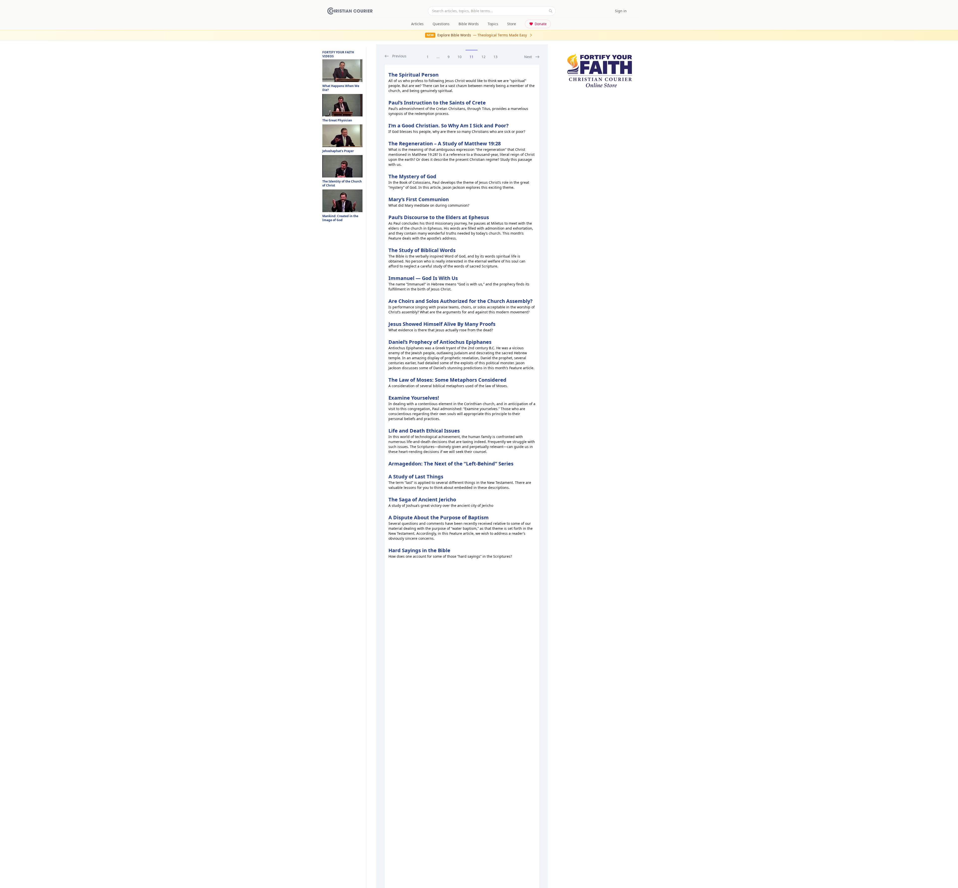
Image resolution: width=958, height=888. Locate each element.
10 (460, 56)
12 (483, 56)
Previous (399, 56)
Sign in (621, 10)
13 (495, 56)
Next (528, 56)
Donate (541, 23)
